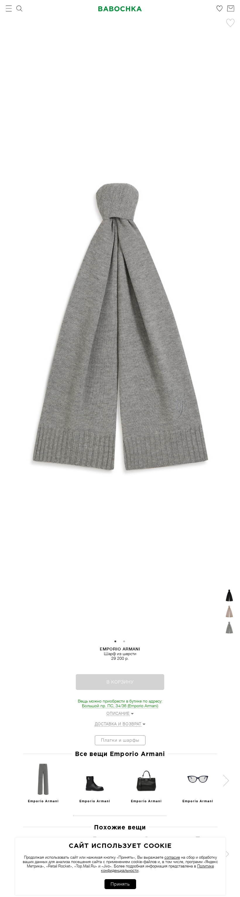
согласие (172, 857)
